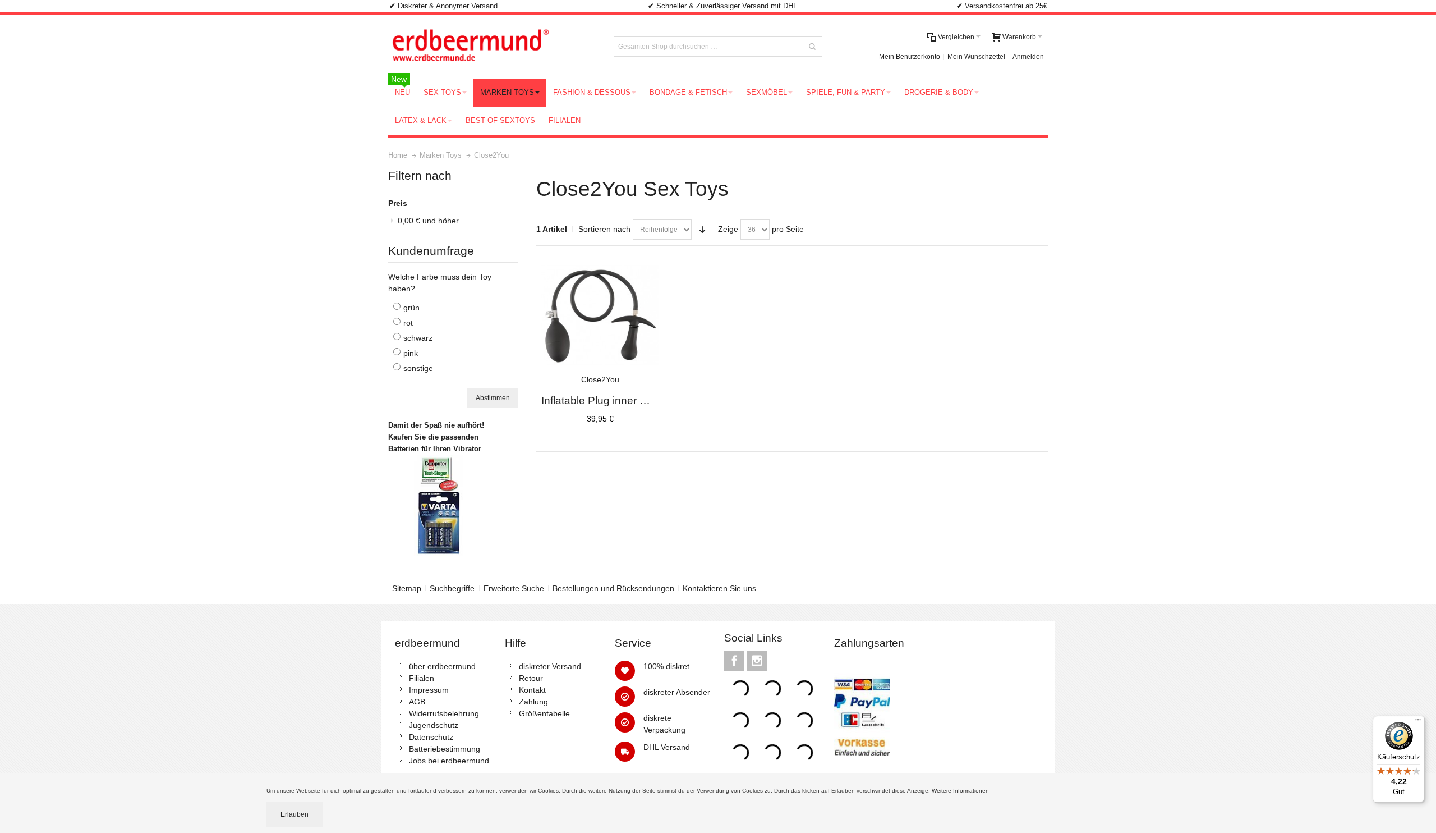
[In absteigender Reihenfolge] (702, 229)
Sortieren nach (604, 229)
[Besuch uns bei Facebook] (735, 660)
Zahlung (533, 701)
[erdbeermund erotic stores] (491, 46)
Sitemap (406, 588)
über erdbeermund (442, 666)
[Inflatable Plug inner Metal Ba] (600, 315)
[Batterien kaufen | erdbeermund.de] (438, 460)
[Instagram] (757, 660)
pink (410, 353)
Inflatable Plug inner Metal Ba (611, 400)
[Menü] (1418, 722)
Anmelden (1028, 57)
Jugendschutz (433, 725)
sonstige (418, 368)
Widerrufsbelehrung (444, 713)
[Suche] (812, 46)
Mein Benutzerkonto (909, 57)
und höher (428, 220)
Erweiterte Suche (514, 588)
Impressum (429, 689)
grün (411, 307)
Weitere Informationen (961, 791)
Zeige (728, 229)
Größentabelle (544, 713)
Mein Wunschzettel (976, 57)
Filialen (421, 678)
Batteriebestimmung (444, 748)
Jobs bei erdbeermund (449, 760)
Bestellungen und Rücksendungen (613, 588)
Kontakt (532, 689)
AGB (417, 701)
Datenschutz (431, 737)
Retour (531, 678)
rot (408, 322)
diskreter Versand (550, 666)
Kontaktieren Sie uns (719, 588)
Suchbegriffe (452, 588)
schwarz (417, 337)
